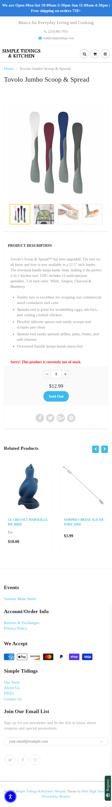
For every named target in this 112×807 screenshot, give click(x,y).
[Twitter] (10, 760)
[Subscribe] (101, 742)
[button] (10, 796)
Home (9, 69)
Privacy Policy (15, 628)
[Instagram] (35, 760)
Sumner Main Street (20, 599)
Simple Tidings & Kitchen (34, 791)
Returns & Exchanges (21, 623)
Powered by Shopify (56, 796)
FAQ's (9, 693)
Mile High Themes (95, 791)
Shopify (60, 791)
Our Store (12, 682)
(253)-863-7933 (58, 31)
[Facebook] (22, 760)
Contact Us (13, 699)
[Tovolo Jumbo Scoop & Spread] (56, 152)
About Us (12, 688)
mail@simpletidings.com (58, 38)
